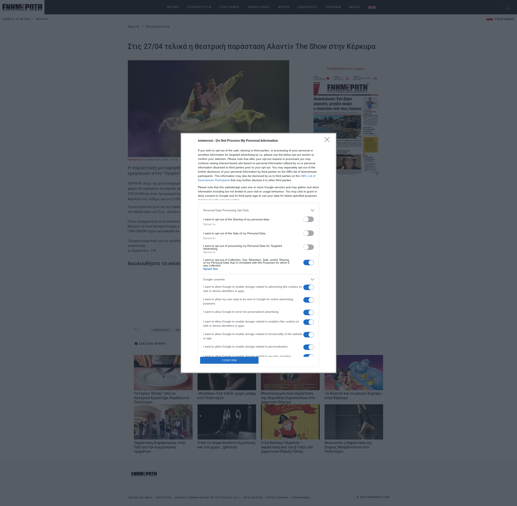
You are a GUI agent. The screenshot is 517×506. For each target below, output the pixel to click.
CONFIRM (229, 360)
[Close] (328, 141)
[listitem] (258, 210)
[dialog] (258, 253)
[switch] (308, 219)
